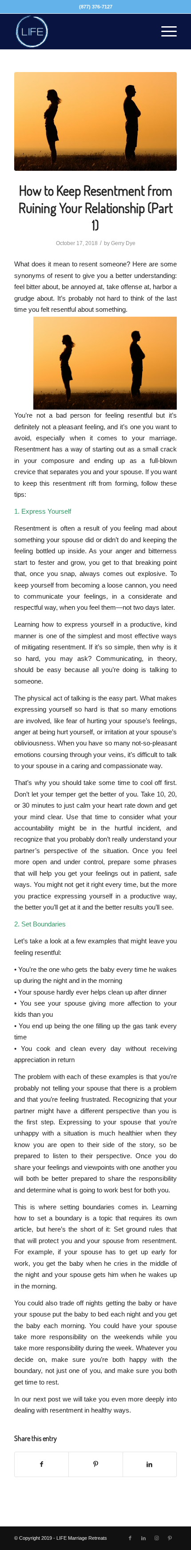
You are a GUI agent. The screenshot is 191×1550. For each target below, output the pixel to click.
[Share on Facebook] (41, 1464)
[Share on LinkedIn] (149, 1464)
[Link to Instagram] (156, 1538)
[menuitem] (164, 31)
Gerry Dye (123, 243)
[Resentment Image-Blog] (95, 121)
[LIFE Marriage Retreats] (79, 31)
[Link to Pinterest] (170, 1538)
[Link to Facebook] (130, 1538)
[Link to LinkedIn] (143, 1538)
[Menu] (164, 31)
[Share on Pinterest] (95, 1464)
